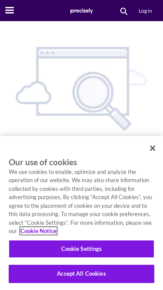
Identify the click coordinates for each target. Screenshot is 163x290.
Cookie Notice (38, 230)
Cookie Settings (81, 248)
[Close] (152, 148)
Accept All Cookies (81, 273)
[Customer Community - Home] (82, 11)
